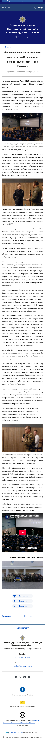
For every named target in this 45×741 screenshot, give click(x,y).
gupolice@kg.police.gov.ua (22, 666)
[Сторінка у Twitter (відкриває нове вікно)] (20, 677)
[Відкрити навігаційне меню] (9, 7)
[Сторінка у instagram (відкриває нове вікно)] (29, 677)
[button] (22, 628)
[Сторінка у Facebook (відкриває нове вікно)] (16, 677)
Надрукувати (23, 596)
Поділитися (23, 601)
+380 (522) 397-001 (22, 657)
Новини (8, 47)
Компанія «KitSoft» (17, 732)
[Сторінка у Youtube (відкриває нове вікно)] (24, 677)
